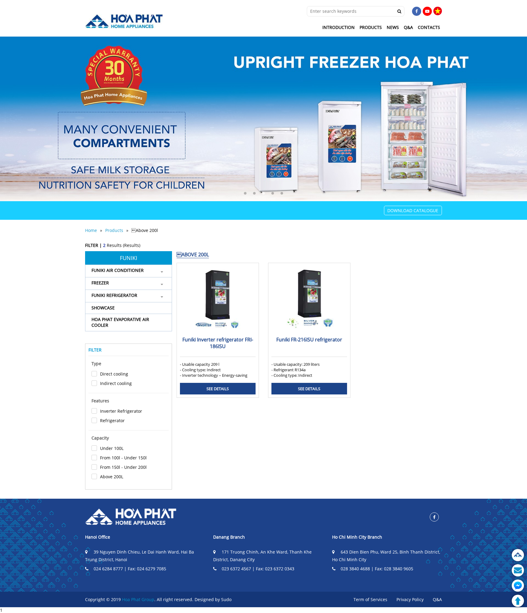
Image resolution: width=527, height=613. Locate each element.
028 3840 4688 (355, 569)
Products (371, 27)
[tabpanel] (263, 119)
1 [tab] (245, 194)
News (393, 27)
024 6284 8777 (108, 569)
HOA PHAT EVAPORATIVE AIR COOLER (120, 322)
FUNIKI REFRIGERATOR (114, 295)
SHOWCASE (103, 308)
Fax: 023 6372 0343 (275, 569)
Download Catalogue (412, 210)
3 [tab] (263, 194)
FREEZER (100, 283)
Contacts (429, 27)
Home (91, 230)
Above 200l (144, 230)
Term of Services (370, 599)
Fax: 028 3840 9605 (394, 569)
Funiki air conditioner (117, 270)
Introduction (338, 27)
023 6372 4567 (236, 569)
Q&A (408, 27)
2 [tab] (254, 194)
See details (217, 388)
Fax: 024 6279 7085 (147, 569)
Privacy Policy (410, 599)
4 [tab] (273, 194)
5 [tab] (282, 194)
